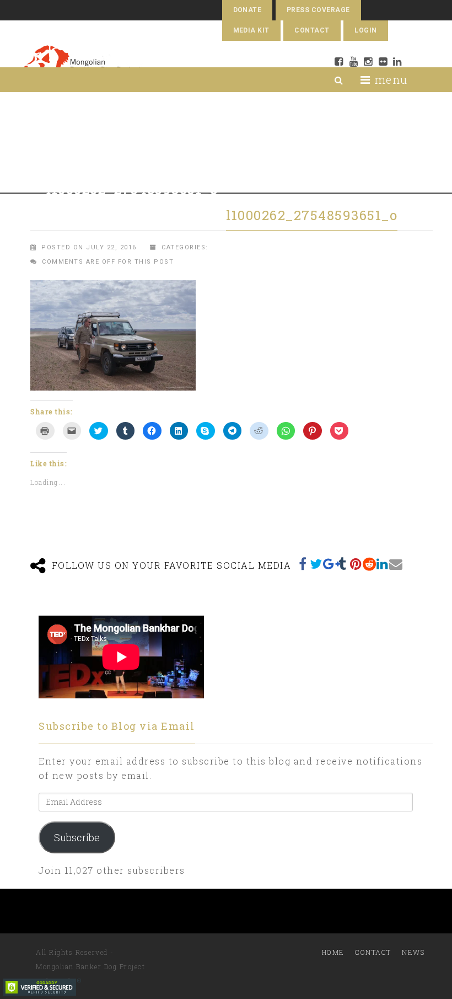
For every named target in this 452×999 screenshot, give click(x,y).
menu (389, 79)
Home (333, 952)
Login (365, 30)
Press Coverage (318, 10)
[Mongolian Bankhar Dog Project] (82, 64)
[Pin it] (356, 563)
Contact (311, 30)
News (413, 952)
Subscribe (77, 837)
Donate (247, 10)
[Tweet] (316, 563)
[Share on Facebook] (303, 563)
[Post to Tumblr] (342, 563)
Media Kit (251, 30)
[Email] (395, 563)
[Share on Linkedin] (382, 563)
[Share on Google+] (329, 563)
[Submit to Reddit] (369, 563)
